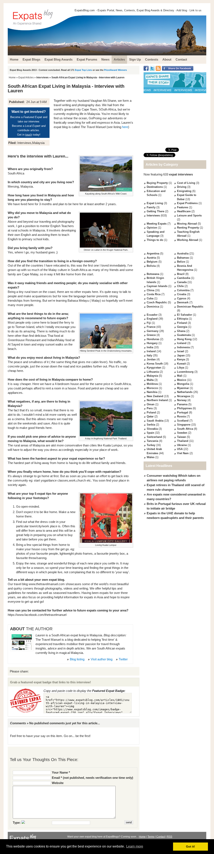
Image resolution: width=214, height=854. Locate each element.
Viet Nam (183, 453)
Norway (182, 400)
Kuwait (181, 363)
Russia (181, 416)
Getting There (155, 211)
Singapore (183, 424)
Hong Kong (184, 339)
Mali (179, 375)
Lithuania (153, 371)
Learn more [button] (134, 846)
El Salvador (184, 314)
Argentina (153, 253)
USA (180, 449)
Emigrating (184, 191)
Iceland (181, 343)
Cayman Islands (157, 286)
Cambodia (183, 278)
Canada (182, 282)
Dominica (153, 306)
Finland (182, 322)
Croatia (181, 294)
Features (182, 207)
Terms (151, 836)
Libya (180, 367)
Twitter (123, 659)
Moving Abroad (187, 223)
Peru (150, 408)
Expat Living (155, 203)
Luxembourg (185, 371)
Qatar (150, 416)
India (150, 347)
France (151, 326)
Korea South (155, 363)
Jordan (151, 359)
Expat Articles (26, 77)
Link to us (195, 10)
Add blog (181, 10)
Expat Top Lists (83, 70)
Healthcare (184, 211)
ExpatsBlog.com (85, 10)
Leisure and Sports (189, 215)
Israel (180, 351)
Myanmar (183, 388)
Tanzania (152, 440)
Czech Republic (157, 302)
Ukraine (182, 445)
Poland (151, 412)
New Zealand (155, 396)
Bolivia (151, 265)
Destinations (155, 186)
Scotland (183, 420)
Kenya (181, 359)
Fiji (149, 322)
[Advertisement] (175, 120)
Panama (182, 404)
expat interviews (181, 174)
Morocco (152, 388)
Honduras (153, 339)
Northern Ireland (157, 400)
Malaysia (152, 375)
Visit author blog (101, 659)
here (125, 127)
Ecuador (152, 314)
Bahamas (183, 257)
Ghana (181, 331)
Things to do (155, 239)
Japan (181, 355)
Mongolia (183, 383)
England (152, 318)
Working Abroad (187, 239)
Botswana (153, 274)
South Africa (185, 428)
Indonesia (183, 347)
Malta (150, 379)
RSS (169, 836)
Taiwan (181, 436)
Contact (160, 836)
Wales (150, 457)
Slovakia (152, 428)
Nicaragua (183, 396)
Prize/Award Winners (115, 70)
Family (151, 207)
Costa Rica (153, 294)
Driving (181, 186)
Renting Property (188, 227)
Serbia (151, 424)
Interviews (42, 77)
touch (28, 134)
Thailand (182, 440)
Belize (181, 261)
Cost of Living (186, 182)
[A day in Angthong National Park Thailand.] (106, 419)
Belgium (152, 261)
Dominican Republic (190, 306)
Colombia (183, 290)
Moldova (152, 383)
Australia (183, 253)
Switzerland (154, 436)
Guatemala (184, 335)
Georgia (182, 326)
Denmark (183, 302)
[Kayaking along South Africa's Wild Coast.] (106, 174)
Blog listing (77, 659)
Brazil (181, 274)
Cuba (150, 298)
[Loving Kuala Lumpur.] (106, 518)
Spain (150, 432)
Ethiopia (182, 318)
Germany (152, 331)
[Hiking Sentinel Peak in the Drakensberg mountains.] (106, 331)
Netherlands (184, 392)
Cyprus (181, 298)
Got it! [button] (190, 846)
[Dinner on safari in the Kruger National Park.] (106, 230)
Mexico (181, 379)
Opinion (152, 227)
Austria (151, 257)
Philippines (184, 408)
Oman (150, 404)
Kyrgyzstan (154, 367)
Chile (180, 286)
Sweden (182, 432)
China (150, 290)
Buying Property (157, 182)
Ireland (151, 351)
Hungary (152, 343)
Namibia (152, 392)
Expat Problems (187, 203)
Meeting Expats (157, 223)
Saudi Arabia (155, 420)
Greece (151, 335)
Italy (149, 355)
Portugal (182, 412)
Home (12, 77)
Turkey (151, 445)
